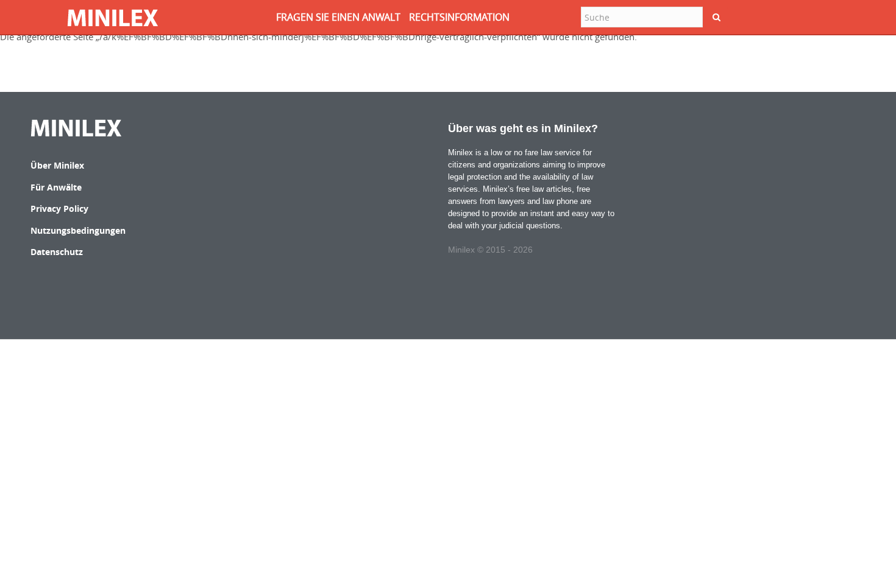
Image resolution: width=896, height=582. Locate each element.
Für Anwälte (56, 187)
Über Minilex (57, 165)
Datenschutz (56, 252)
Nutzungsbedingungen (78, 230)
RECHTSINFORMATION (459, 17)
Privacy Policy (59, 208)
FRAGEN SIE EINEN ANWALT (338, 17)
